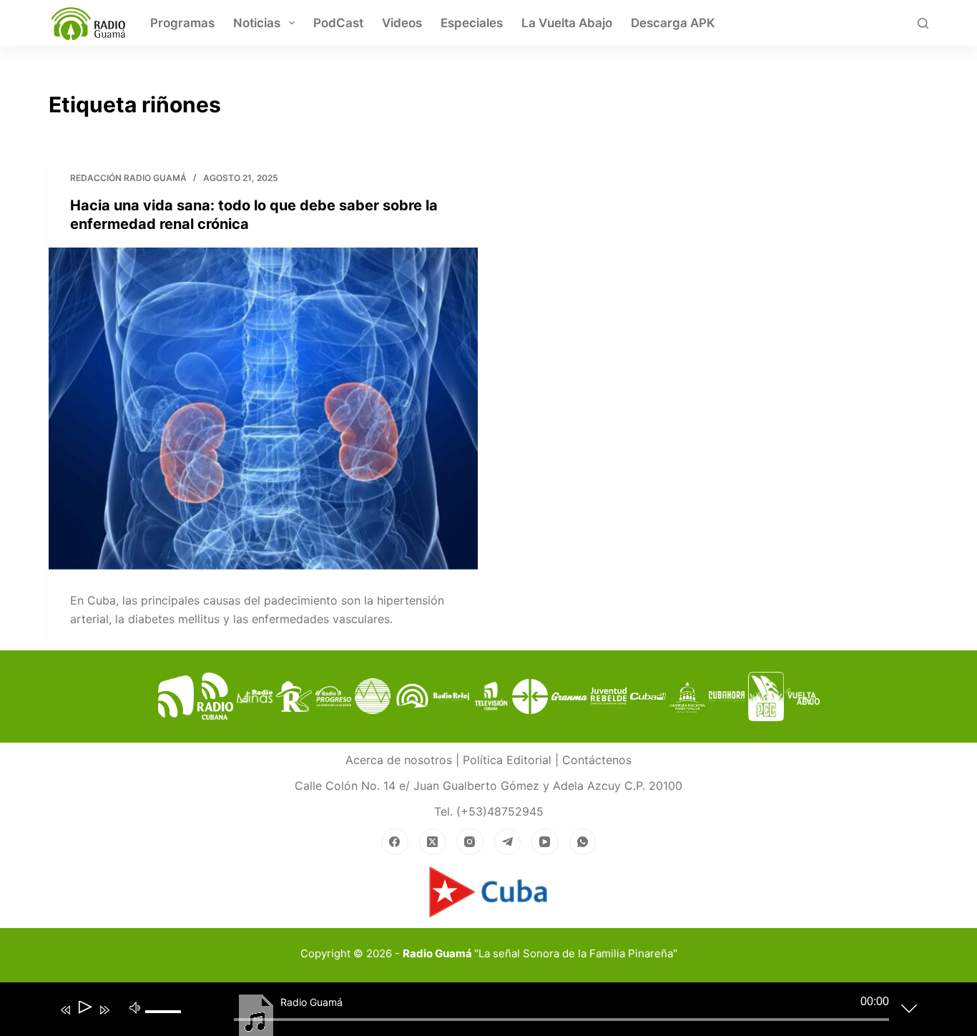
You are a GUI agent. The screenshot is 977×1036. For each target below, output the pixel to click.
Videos (402, 23)
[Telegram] (507, 842)
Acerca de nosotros (398, 760)
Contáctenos (597, 760)
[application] (478, 1012)
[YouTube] (545, 842)
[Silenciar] (135, 1007)
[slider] (165, 1023)
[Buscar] (923, 23)
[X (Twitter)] (432, 842)
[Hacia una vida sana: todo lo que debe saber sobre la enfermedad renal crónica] (263, 409)
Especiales (472, 23)
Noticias (256, 23)
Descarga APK (673, 23)
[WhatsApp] (582, 842)
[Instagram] (469, 842)
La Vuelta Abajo (566, 23)
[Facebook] (394, 842)
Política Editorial (507, 760)
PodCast (338, 23)
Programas (182, 23)
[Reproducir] (84, 1010)
